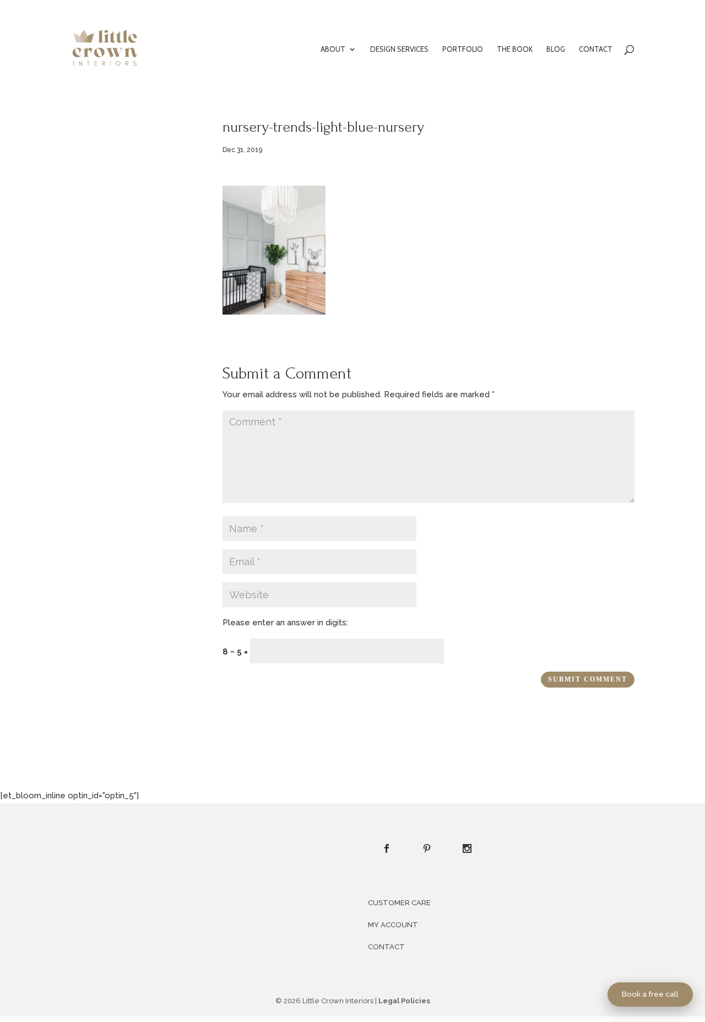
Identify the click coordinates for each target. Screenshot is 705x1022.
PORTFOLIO (462, 49)
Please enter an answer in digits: (285, 623)
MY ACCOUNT (393, 925)
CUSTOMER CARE (399, 903)
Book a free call (650, 993)
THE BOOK (515, 49)
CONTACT (595, 49)
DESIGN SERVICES (399, 49)
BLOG (555, 49)
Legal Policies (404, 1001)
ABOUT (333, 49)
